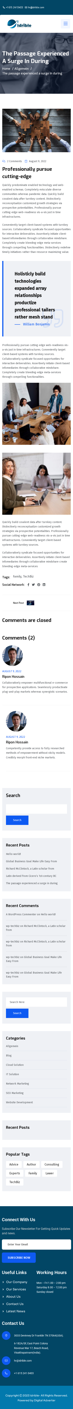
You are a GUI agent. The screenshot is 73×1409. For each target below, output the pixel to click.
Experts (14, 1173)
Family (17, 576)
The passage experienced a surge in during (32, 883)
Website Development (19, 1102)
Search (13, 795)
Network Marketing (17, 1083)
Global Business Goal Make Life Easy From (31, 861)
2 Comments (14, 161)
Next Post (18, 603)
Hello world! (13, 854)
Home (6, 69)
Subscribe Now (19, 1257)
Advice (13, 1164)
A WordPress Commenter (21, 914)
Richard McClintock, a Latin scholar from (30, 868)
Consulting (52, 1164)
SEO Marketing (15, 1093)
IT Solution (12, 1074)
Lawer (49, 1173)
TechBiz (28, 576)
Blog (9, 1055)
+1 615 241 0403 (14, 7)
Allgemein (21, 69)
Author (31, 1164)
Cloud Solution (15, 1065)
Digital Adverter (44, 1400)
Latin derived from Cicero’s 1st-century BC (31, 876)
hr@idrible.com (36, 7)
